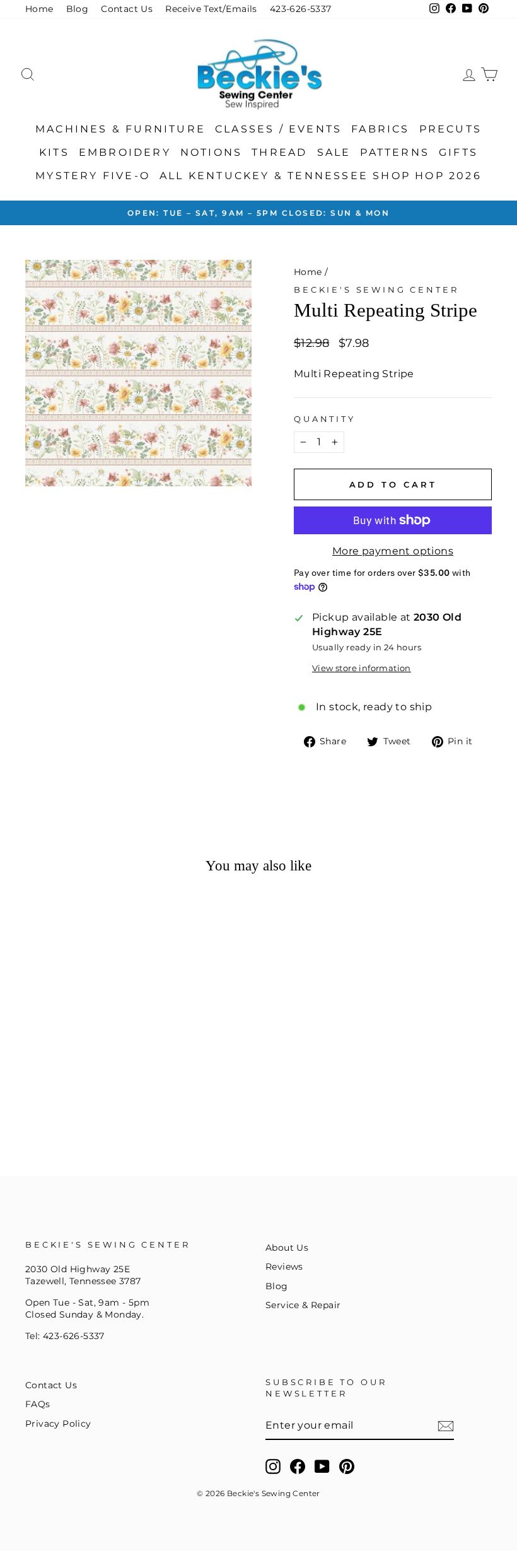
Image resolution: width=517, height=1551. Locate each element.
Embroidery (125, 152)
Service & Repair (302, 1305)
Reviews (284, 1266)
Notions (211, 152)
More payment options (392, 551)
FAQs (37, 1404)
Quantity (325, 419)
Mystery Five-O (92, 176)
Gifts (458, 152)
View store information (361, 668)
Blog (77, 9)
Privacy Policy (58, 1424)
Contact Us (127, 9)
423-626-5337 (301, 9)
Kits (54, 152)
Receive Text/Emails (211, 9)
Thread (279, 152)
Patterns (394, 152)
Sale (334, 152)
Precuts (450, 129)
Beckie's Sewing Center (376, 290)
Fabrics (380, 129)
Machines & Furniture (120, 129)
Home (39, 9)
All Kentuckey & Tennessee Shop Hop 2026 (321, 176)
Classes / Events (278, 129)
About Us (286, 1248)
